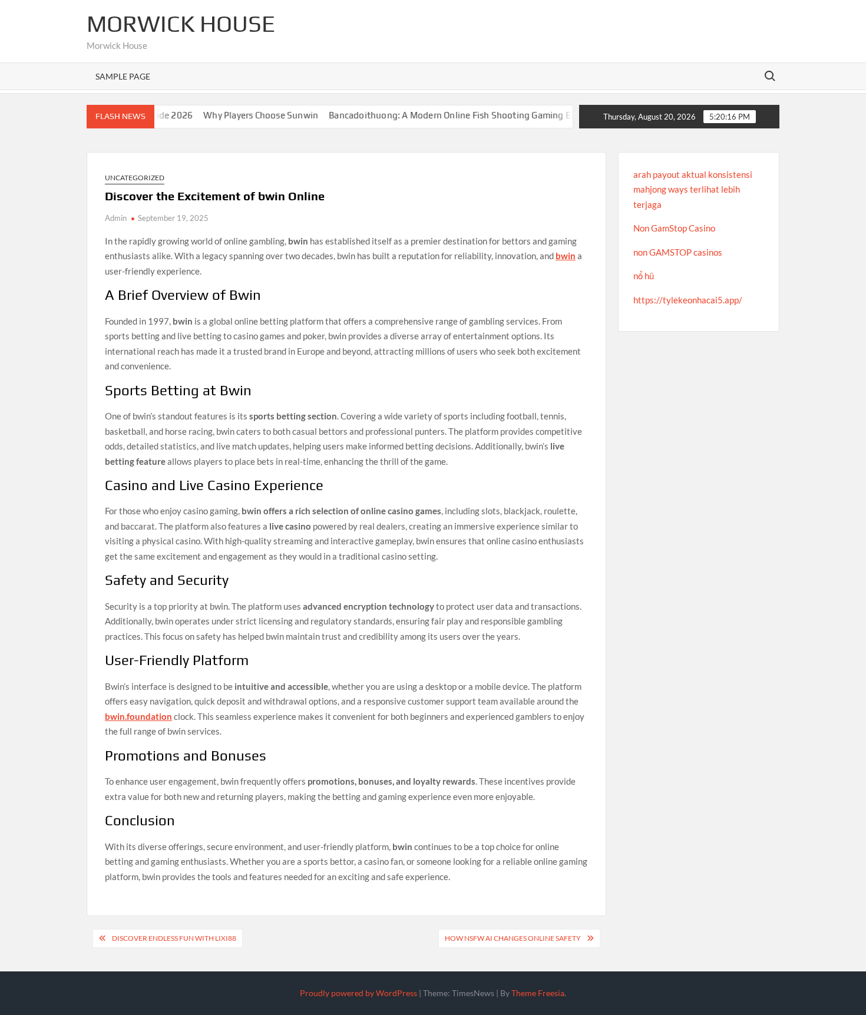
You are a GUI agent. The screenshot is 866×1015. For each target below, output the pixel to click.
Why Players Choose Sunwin (240, 115)
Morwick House (181, 23)
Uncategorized (134, 177)
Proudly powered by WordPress (358, 993)
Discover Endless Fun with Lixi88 (174, 938)
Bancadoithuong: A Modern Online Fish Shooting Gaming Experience (449, 115)
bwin (566, 255)
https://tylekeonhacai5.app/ (687, 300)
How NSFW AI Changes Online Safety (513, 938)
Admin (116, 218)
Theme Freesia (537, 993)
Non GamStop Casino (674, 228)
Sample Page (122, 76)
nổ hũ (643, 275)
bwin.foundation (138, 716)
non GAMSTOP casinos (677, 252)
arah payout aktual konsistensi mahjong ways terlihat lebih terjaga (692, 189)
